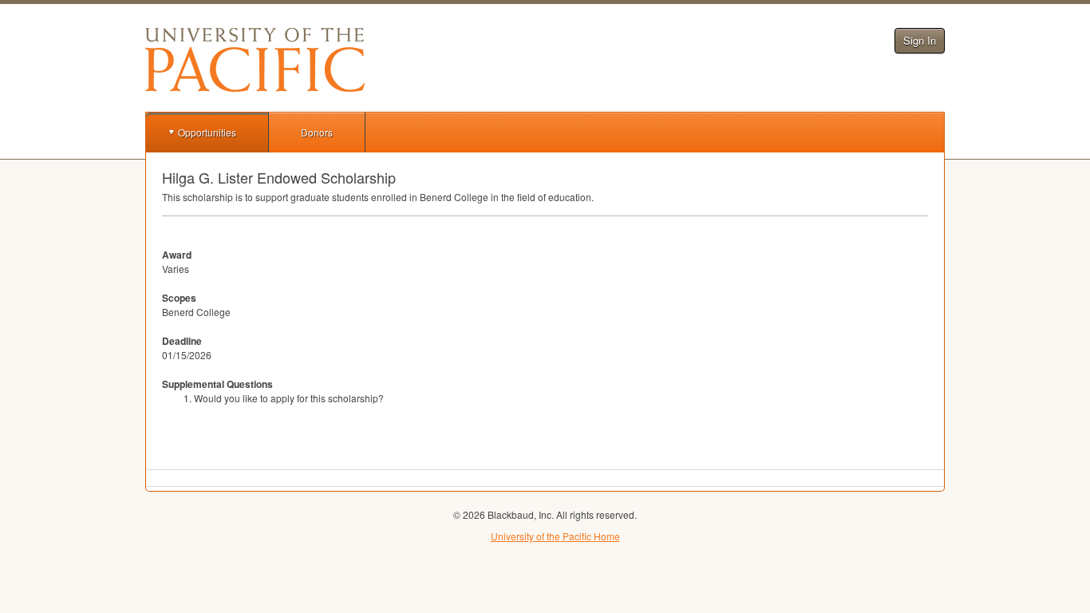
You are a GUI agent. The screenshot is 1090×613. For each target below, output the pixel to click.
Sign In (919, 40)
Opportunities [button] (207, 132)
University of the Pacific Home (555, 536)
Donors (317, 132)
